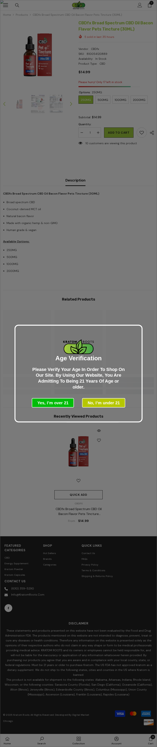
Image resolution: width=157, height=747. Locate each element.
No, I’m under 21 (104, 403)
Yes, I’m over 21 (52, 403)
